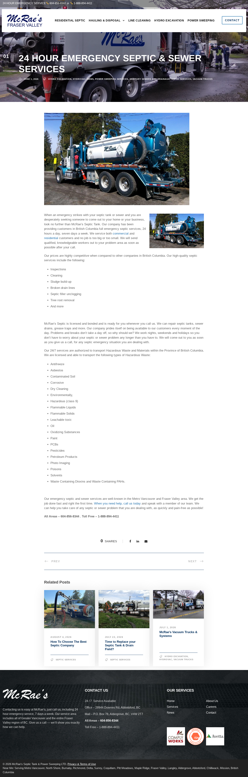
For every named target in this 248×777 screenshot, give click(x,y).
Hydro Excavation (169, 20)
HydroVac (79, 79)
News (90, 79)
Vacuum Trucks (203, 79)
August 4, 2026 (61, 637)
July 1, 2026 (167, 627)
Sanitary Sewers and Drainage (150, 79)
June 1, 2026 (31, 79)
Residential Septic (70, 20)
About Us (212, 701)
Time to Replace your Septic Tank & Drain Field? (120, 645)
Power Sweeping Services (111, 79)
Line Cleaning (139, 20)
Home (171, 701)
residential (51, 238)
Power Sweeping (201, 20)
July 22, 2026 (114, 637)
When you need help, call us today (117, 503)
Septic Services (181, 79)
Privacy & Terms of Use (82, 764)
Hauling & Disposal (104, 20)
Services (172, 706)
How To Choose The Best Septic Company (68, 643)
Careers (211, 706)
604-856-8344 (58, 3)
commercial (121, 233)
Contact (232, 20)
